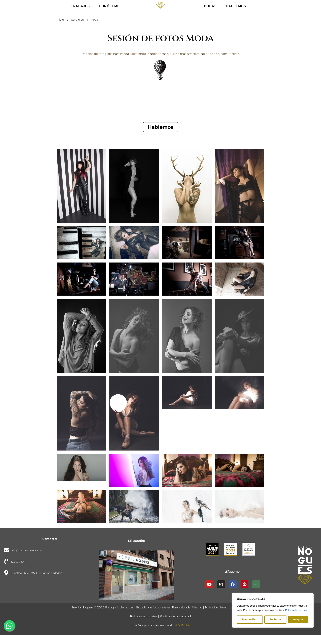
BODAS (210, 6)
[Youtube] (209, 584)
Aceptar (298, 619)
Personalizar (250, 619)
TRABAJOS (80, 6)
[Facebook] (233, 584)
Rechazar (275, 619)
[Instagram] (221, 584)
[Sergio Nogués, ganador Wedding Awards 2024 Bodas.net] (214, 552)
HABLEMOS (236, 6)
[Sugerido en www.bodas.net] (251, 552)
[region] (273, 610)
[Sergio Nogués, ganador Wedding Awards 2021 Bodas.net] (232, 552)
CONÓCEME (109, 6)
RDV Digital (182, 625)
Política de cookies (296, 610)
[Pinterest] (244, 584)
